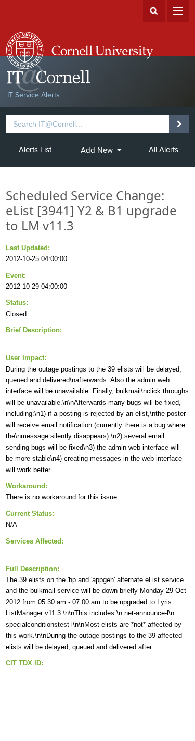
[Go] (179, 124)
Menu (178, 11)
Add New (97, 150)
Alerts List (35, 149)
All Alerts (163, 149)
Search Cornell (154, 11)
